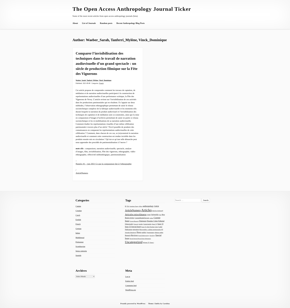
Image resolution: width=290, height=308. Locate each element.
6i (125, 206)
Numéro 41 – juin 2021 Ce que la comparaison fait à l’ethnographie (104, 164)
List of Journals (89, 23)
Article (156, 206)
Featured (136, 224)
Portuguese (79, 242)
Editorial (161, 221)
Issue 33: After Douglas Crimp (149, 227)
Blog (163, 215)
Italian (78, 233)
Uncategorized (133, 242)
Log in (127, 277)
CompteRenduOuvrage (142, 218)
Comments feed (131, 286)
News (139, 232)
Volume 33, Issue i (148, 242)
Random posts (106, 23)
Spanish (78, 255)
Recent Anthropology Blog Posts (130, 23)
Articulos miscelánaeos (135, 214)
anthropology (148, 206)
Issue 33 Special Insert (133, 227)
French (101, 83)
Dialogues (142, 221)
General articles (147, 224)
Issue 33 (160, 224)
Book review (129, 218)
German (78, 229)
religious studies (159, 232)
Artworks (155, 214)
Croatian (79, 211)
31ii (128, 206)
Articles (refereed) (157, 211)
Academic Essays (134, 206)
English (78, 220)
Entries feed (129, 281)
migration (136, 229)
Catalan (78, 206)
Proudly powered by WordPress (132, 303)
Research (128, 235)
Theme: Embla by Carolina (159, 303)
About (75, 23)
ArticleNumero (82, 173)
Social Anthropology (143, 235)
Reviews (134, 235)
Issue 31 (154, 224)
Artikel (149, 215)
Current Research (134, 221)
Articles (146, 210)
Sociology (152, 235)
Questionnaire (150, 232)
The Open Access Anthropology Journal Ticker (131, 9)
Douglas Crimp (152, 221)
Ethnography (129, 224)
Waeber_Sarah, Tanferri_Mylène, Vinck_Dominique (93, 80)
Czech (78, 215)
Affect (140, 206)
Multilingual (80, 238)
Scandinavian (80, 246)
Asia (160, 214)
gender (141, 224)
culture (151, 218)
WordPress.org (130, 290)
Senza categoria (81, 251)
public (144, 232)
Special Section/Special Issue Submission (140, 238)
